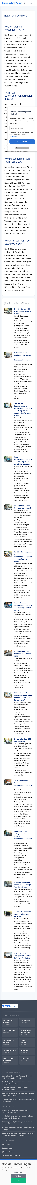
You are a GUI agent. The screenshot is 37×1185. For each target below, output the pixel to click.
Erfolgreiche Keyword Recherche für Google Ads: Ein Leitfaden (22, 884)
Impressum (7, 1144)
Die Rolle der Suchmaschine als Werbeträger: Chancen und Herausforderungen (18, 1134)
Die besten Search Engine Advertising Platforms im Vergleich (15, 1111)
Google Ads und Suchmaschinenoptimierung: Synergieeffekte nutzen (18, 1083)
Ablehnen (18, 1176)
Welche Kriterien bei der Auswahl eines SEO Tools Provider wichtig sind (17, 1077)
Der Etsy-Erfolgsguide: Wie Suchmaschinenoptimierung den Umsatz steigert (23, 556)
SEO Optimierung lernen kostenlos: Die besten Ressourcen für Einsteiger (18, 1117)
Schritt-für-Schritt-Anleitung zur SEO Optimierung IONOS (15, 1088)
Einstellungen (18, 1172)
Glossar (6, 1159)
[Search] (31, 3)
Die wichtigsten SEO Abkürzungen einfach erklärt (22, 311)
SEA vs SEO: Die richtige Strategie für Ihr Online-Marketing (22, 955)
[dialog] (18, 1172)
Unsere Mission (8, 1152)
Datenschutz (8, 1148)
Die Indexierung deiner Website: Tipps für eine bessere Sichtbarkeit (18, 1094)
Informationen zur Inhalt (11, 1155)
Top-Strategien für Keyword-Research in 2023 (22, 653)
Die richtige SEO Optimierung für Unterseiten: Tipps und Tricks (18, 1123)
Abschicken (22, 142)
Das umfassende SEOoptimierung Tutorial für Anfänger (18, 1128)
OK (18, 1181)
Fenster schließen (23, 148)
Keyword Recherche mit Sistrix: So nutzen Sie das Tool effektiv (18, 1100)
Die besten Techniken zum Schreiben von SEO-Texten (22, 914)
